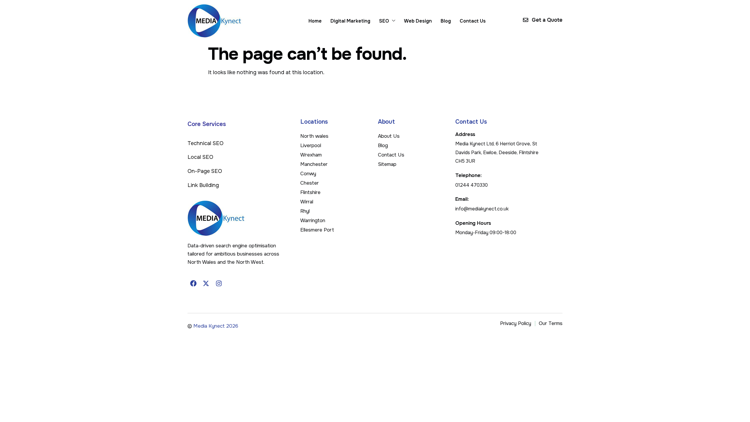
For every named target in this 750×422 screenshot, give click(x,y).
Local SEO (200, 157)
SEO (384, 21)
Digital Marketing (350, 21)
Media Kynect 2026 (215, 326)
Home (315, 21)
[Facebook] (193, 283)
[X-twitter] (206, 283)
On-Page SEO (205, 171)
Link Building (203, 185)
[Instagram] (219, 283)
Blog (446, 21)
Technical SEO (206, 143)
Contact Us (473, 21)
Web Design (418, 21)
